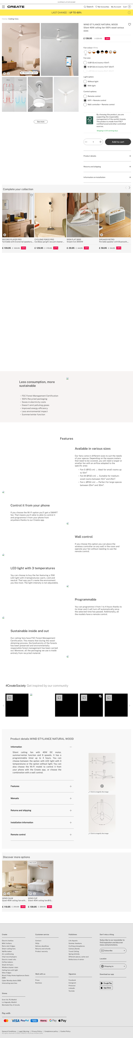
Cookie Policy (65, 1031)
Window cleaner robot (10, 967)
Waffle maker (7, 951)
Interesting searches (9, 983)
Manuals (15, 798)
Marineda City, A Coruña (11, 1005)
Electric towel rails (9, 959)
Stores (4, 993)
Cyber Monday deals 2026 (11, 980)
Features (15, 786)
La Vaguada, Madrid (9, 1002)
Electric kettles (7, 941)
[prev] (126, 188)
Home (4, 19)
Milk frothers (7, 943)
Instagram (72, 983)
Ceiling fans (13, 19)
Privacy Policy (37, 1031)
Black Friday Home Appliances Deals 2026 (15, 977)
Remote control (18, 834)
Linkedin (72, 988)
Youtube (72, 991)
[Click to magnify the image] (102, 772)
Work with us (40, 974)
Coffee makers (7, 962)
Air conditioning (8, 954)
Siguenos (72, 974)
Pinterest (72, 986)
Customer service (42, 934)
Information (16, 747)
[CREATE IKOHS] (16, 7)
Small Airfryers (7, 965)
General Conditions (9, 1031)
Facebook (72, 980)
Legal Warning (24, 1031)
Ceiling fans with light (10, 970)
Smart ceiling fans (8, 949)
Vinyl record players (9, 957)
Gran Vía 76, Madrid (9, 1000)
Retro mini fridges (8, 946)
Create (4, 934)
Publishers (73, 934)
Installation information (22, 822)
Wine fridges (6, 973)
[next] (129, 188)
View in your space (30, 73)
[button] (16, 705)
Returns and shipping (21, 810)
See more (40, 122)
